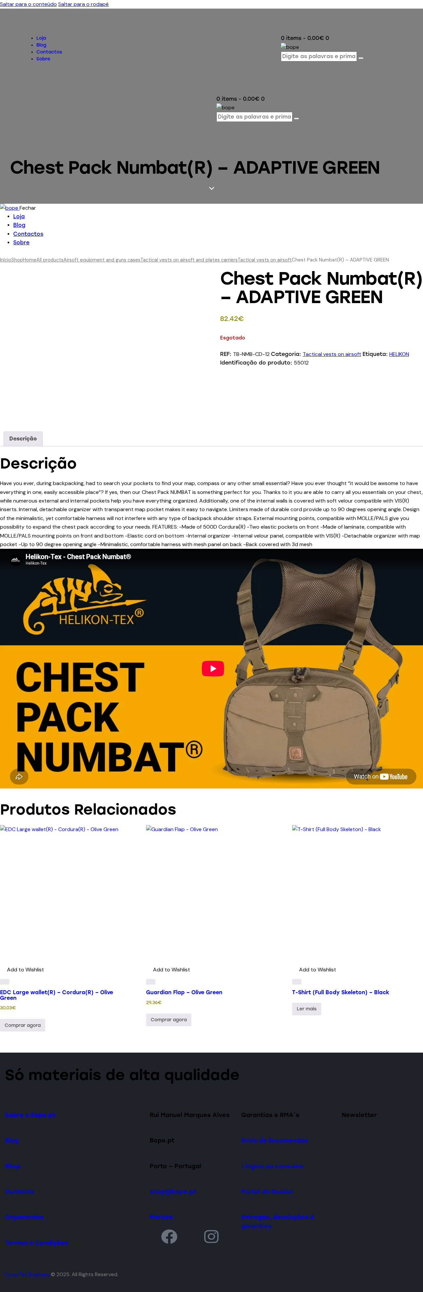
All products (49, 260)
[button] (22, 969)
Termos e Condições (36, 1242)
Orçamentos (24, 1216)
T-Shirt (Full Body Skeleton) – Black (340, 992)
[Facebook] (169, 1236)
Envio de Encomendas (274, 1140)
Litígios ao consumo (272, 1166)
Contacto (19, 1191)
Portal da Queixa (267, 1191)
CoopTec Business (27, 1274)
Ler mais (307, 1009)
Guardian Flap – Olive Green (184, 992)
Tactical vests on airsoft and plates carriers (189, 260)
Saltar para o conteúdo (28, 4)
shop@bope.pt (173, 1191)
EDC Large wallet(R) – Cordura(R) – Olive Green (56, 995)
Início (5, 260)
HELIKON (399, 354)
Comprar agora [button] (23, 1025)
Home (29, 260)
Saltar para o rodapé (83, 4)
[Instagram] (212, 1236)
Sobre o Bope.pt (30, 1114)
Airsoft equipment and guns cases (101, 260)
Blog (12, 1140)
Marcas (161, 1216)
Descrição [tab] (23, 439)
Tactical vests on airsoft (265, 260)
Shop (17, 260)
